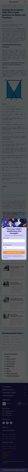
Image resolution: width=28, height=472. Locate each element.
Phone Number (7, 245)
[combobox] (6, 247)
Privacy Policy (5, 257)
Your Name (6, 238)
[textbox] (6, 247)
